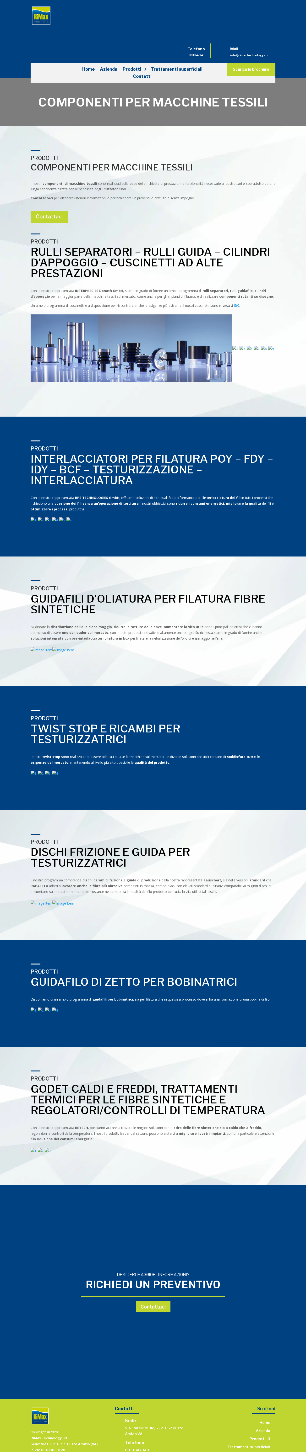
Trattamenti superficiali (176, 70)
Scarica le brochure (251, 69)
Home (88, 70)
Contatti (142, 77)
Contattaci (49, 216)
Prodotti (132, 70)
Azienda (108, 70)
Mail (234, 49)
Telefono (196, 49)
